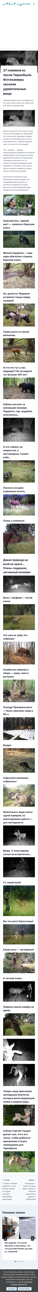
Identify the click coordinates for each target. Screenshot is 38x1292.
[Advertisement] (19, 28)
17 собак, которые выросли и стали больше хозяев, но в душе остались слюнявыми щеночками (9, 1189)
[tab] (15, 1261)
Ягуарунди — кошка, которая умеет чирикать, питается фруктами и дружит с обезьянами (29, 1189)
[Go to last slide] (5, 1238)
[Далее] (32, 1238)
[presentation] (19, 1228)
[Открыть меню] (34, 3)
